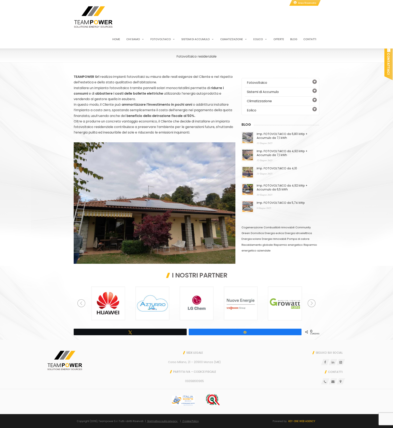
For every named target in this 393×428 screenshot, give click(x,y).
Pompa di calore (298, 239)
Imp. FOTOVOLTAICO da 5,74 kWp (281, 203)
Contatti (309, 39)
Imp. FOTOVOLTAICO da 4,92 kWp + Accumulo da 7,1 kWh (282, 153)
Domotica (257, 233)
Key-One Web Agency (301, 421)
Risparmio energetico (288, 245)
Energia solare (251, 239)
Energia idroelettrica (298, 233)
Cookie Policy (190, 421)
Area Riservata (307, 3)
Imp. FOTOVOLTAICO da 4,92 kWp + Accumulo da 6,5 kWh (282, 187)
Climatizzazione (231, 39)
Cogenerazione (252, 227)
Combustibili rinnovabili (279, 227)
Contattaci (388, 63)
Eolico (258, 39)
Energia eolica (274, 233)
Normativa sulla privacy (162, 421)
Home (116, 39)
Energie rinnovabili (274, 239)
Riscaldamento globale (257, 245)
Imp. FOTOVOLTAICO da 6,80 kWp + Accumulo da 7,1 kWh (282, 136)
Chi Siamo (133, 39)
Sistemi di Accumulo (195, 39)
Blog (293, 39)
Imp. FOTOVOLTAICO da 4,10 (277, 168)
